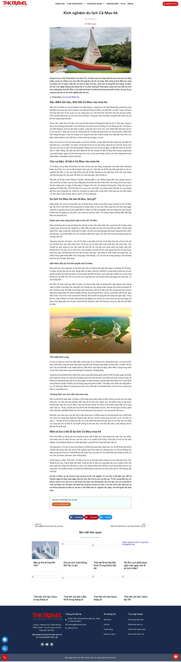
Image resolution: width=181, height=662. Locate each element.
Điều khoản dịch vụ (135, 624)
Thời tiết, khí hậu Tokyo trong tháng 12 (45, 598)
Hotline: (61, 504)
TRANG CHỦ (60, 4)
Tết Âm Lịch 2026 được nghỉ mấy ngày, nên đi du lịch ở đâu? (135, 565)
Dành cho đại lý (110, 634)
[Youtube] (47, 644)
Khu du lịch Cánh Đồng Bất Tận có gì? (75, 564)
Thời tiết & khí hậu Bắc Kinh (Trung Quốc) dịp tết (105, 565)
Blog (123, 4)
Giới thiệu (107, 620)
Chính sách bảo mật (135, 620)
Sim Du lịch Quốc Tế (136, 634)
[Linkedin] (52, 644)
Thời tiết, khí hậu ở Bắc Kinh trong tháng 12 (75, 598)
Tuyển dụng (108, 629)
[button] (76, 517)
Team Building (112, 4)
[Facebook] (42, 644)
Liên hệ (106, 624)
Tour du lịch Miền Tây (70, 97)
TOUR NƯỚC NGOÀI (94, 4)
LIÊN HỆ (130, 4)
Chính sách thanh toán (136, 629)
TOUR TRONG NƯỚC (75, 4)
